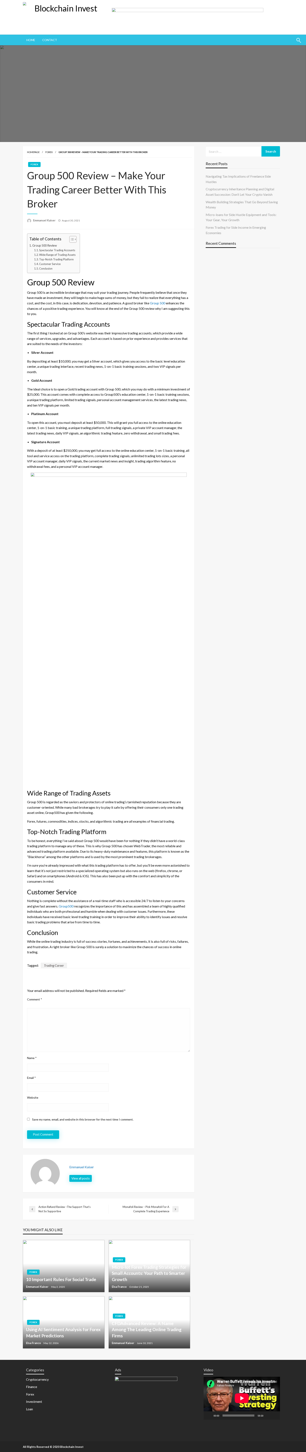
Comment (34, 999)
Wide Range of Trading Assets (57, 254)
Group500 (66, 906)
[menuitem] (31, 40)
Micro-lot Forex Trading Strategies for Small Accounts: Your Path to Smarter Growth (149, 1273)
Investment (34, 1401)
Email (31, 1077)
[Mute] (268, 1415)
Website (32, 1097)
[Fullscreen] (274, 1415)
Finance (31, 1387)
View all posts (80, 1178)
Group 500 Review (44, 245)
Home (30, 40)
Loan (29, 1409)
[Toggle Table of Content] (71, 239)
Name (32, 1058)
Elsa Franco (119, 1286)
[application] (242, 1398)
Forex (49, 152)
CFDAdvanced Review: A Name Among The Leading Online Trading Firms (147, 1329)
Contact (49, 40)
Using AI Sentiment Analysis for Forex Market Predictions (63, 1332)
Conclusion (45, 268)
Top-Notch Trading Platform (56, 259)
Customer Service (50, 264)
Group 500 (157, 303)
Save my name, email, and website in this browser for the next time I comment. (82, 1119)
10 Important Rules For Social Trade (61, 1279)
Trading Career (54, 965)
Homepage (33, 152)
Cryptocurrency (37, 1379)
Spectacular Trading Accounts (57, 250)
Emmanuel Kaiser (44, 220)
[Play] (209, 1415)
